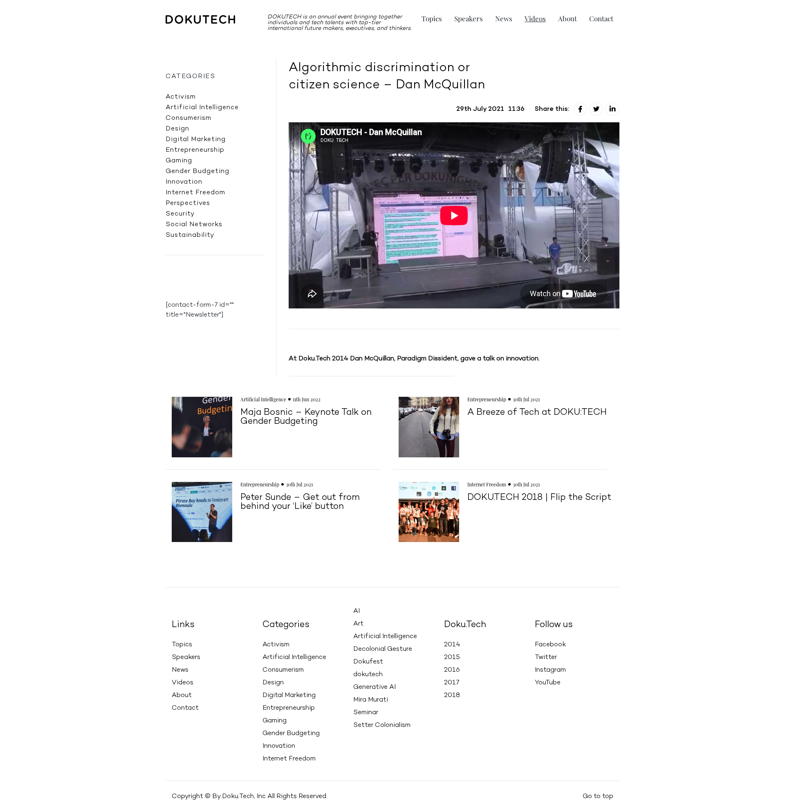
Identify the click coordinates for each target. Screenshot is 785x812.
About (567, 18)
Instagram (550, 670)
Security (180, 214)
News (503, 18)
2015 (452, 657)
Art (358, 624)
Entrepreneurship (195, 150)
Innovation (184, 182)
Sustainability (190, 235)
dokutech (368, 674)
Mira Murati (370, 700)
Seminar (365, 712)
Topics (432, 18)
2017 (452, 682)
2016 (452, 670)
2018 (452, 695)
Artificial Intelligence (202, 107)
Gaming (179, 160)
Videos (535, 18)
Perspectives (188, 203)
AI (356, 611)
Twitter (546, 657)
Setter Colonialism (381, 725)
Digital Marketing (196, 139)
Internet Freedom (195, 192)
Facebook (550, 644)
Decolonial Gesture (382, 649)
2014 (452, 644)
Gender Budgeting (197, 171)
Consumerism (188, 118)
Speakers (468, 18)
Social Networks (194, 224)
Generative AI (374, 687)
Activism (181, 97)
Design (177, 129)
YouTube (548, 682)
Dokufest (368, 662)
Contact (601, 18)
